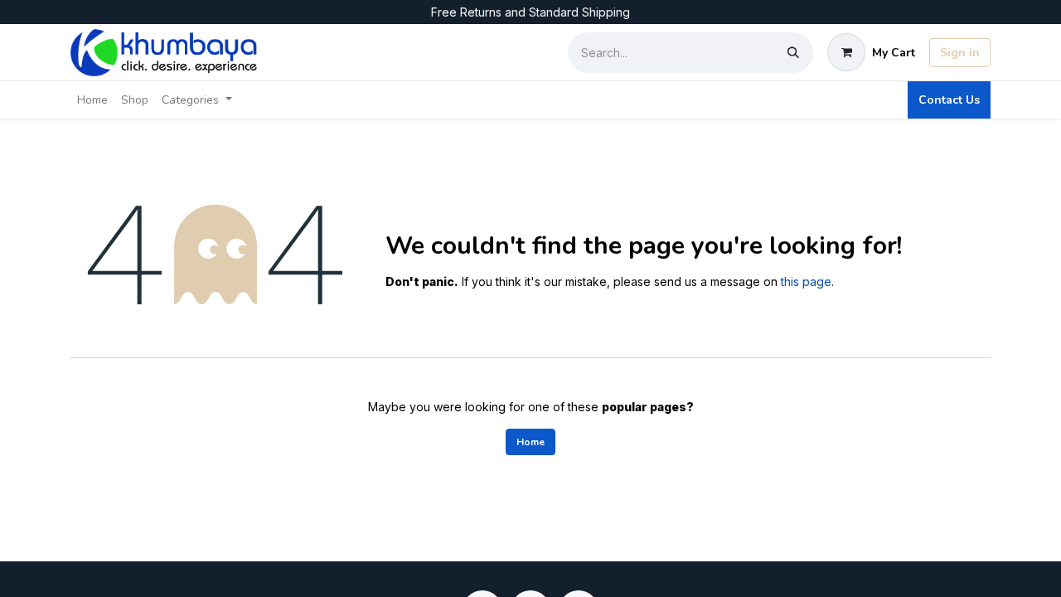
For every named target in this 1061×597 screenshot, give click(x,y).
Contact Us (949, 100)
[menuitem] (92, 100)
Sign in (960, 53)
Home (530, 442)
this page (806, 281)
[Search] (793, 52)
